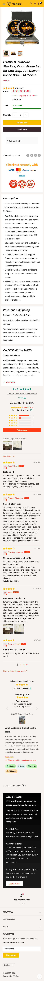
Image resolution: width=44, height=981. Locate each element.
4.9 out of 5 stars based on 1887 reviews (22, 394)
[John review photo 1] (8, 629)
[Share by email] (39, 155)
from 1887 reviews (21, 688)
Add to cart (22, 123)
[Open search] (31, 3)
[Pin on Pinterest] (31, 155)
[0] (39, 3)
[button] (9, 88)
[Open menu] (4, 3)
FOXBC (6, 81)
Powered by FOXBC (11, 976)
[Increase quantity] (26, 115)
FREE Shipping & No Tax (24, 96)
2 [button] (20, 665)
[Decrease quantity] (15, 115)
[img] (9, 462)
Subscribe (11, 955)
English (7, 965)
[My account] (35, 3)
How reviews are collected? (15, 671)
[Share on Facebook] (27, 155)
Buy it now (22, 129)
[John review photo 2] (19, 629)
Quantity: (7, 115)
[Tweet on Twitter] (35, 155)
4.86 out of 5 (27, 407)
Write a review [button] (22, 430)
